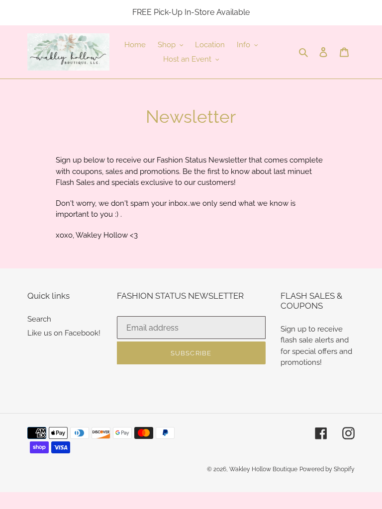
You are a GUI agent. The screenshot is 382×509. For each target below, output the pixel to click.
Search (39, 319)
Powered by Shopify (327, 469)
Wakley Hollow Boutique (263, 469)
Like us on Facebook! (63, 333)
